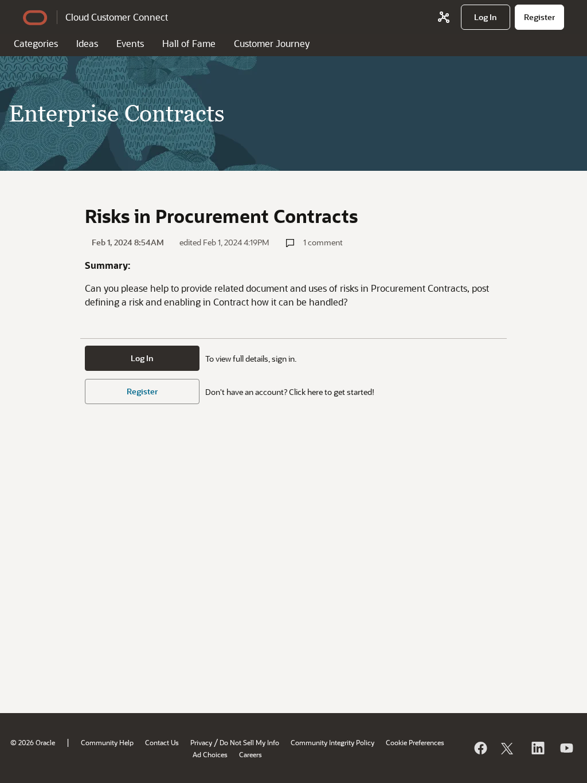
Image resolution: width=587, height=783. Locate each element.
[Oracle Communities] (444, 17)
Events (130, 43)
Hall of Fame (189, 43)
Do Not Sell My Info (249, 742)
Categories (36, 43)
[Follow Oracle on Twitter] (508, 748)
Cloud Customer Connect (116, 17)
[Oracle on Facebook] (479, 748)
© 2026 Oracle (32, 742)
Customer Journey (272, 43)
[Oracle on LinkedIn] (537, 748)
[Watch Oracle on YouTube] (565, 748)
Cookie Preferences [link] (415, 742)
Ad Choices (210, 754)
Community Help (107, 742)
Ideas (87, 43)
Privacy (201, 742)
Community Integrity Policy (332, 742)
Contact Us (162, 742)
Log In (142, 358)
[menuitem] (485, 17)
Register (142, 391)
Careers (250, 754)
